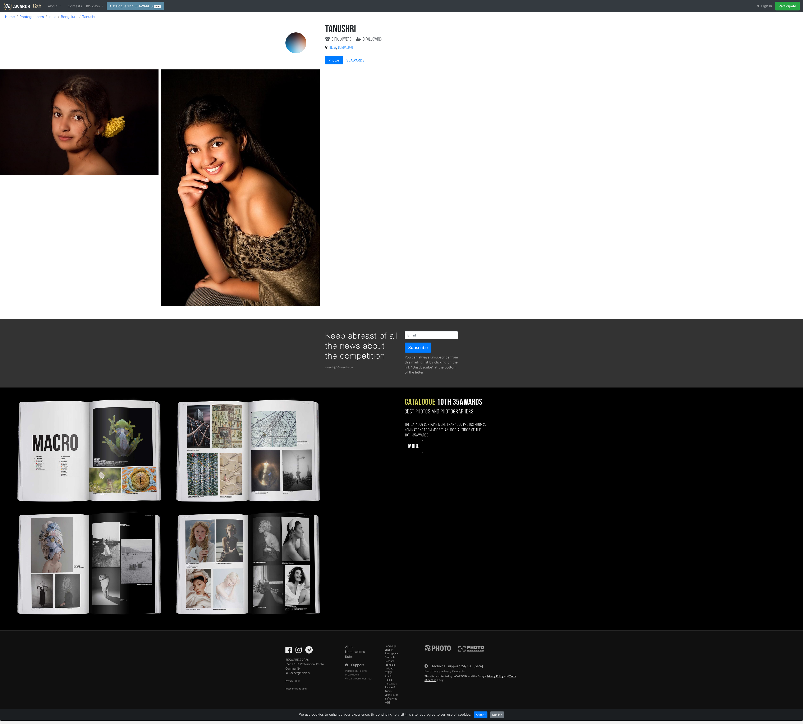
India (52, 17)
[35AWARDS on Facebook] (288, 651)
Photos (334, 60)
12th (36, 6)
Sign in (766, 6)
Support (357, 665)
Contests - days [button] (84, 6)
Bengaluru (69, 17)
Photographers (31, 17)
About (350, 647)
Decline (497, 714)
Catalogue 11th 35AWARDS (135, 6)
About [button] (53, 6)
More (413, 446)
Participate (787, 6)
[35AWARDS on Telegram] (309, 651)
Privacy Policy (292, 681)
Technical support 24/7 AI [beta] (457, 666)
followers (342, 39)
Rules (349, 657)
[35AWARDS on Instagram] (298, 651)
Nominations (355, 652)
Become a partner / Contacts (445, 671)
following (372, 39)
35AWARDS (355, 60)
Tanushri (89, 17)
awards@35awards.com (339, 367)
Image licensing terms (296, 689)
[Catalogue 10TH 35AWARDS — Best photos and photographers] (167, 506)
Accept (481, 714)
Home (10, 17)
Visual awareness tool (358, 678)
